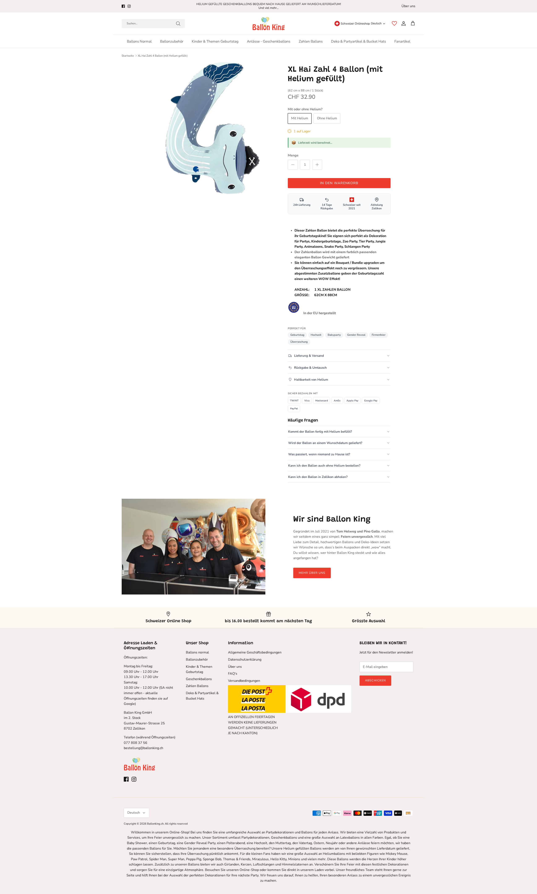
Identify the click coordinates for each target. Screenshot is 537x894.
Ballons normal (139, 41)
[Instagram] (129, 6)
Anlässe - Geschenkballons (268, 41)
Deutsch (376, 23)
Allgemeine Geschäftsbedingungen (255, 652)
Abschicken (375, 680)
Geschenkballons (199, 679)
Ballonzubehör (171, 41)
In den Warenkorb (339, 183)
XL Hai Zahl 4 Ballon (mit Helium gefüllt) (163, 56)
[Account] (402, 23)
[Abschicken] (178, 23)
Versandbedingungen (244, 680)
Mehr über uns (312, 573)
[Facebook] (123, 6)
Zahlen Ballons (311, 41)
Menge (293, 155)
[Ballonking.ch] (268, 24)
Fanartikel (402, 41)
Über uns (408, 6)
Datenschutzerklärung (244, 659)
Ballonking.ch (155, 824)
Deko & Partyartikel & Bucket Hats (358, 41)
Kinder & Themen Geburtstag (215, 41)
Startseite (128, 56)
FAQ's (232, 673)
